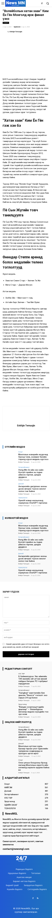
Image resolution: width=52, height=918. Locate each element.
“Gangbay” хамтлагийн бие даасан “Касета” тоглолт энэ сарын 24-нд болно (32, 695)
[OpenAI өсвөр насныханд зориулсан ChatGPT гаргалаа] (10, 502)
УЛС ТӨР (21, 673)
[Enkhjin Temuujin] (5, 32)
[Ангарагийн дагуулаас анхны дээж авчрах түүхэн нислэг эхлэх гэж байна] (10, 488)
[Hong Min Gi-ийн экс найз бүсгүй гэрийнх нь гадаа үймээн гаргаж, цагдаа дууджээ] (10, 471)
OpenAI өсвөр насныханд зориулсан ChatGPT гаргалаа (32, 501)
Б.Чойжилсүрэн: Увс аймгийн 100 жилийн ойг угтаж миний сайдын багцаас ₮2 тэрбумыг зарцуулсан (33, 680)
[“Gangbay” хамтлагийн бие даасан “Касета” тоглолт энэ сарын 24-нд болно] (10, 694)
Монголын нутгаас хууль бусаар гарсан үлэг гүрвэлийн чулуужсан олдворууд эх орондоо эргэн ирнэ (33, 750)
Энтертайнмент (23, 467)
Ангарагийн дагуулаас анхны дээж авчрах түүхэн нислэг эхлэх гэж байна (32, 488)
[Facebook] (42, 3)
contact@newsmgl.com (16, 849)
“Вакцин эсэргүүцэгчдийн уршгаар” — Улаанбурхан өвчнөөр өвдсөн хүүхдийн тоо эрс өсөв (33, 710)
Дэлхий (21, 483)
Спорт (5, 23)
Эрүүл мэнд (22, 704)
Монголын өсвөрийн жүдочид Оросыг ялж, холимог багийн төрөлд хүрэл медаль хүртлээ (33, 457)
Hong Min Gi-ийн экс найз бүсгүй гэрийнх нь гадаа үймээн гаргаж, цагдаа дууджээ (30, 473)
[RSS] (37, 898)
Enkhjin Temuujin (16, 32)
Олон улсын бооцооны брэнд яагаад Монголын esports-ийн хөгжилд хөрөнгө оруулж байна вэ (33, 766)
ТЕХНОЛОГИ (22, 497)
